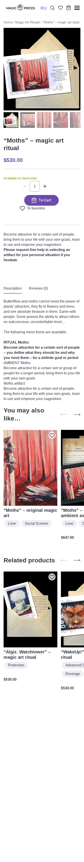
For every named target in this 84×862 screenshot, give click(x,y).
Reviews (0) (38, 288)
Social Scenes (36, 523)
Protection (16, 665)
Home (8, 22)
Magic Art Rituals (27, 22)
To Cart (45, 200)
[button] (77, 414)
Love (12, 523)
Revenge (72, 674)
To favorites (36, 208)
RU (44, 8)
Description (13, 288)
